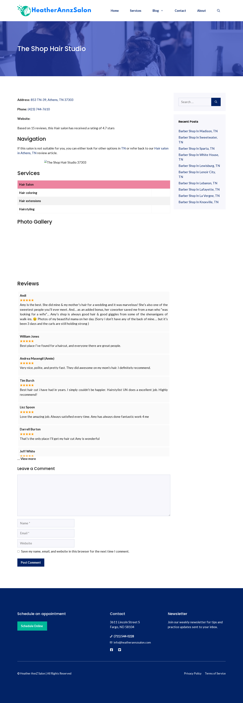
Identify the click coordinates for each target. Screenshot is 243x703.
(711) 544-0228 (124, 636)
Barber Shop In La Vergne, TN (199, 196)
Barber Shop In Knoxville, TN (199, 202)
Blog (156, 10)
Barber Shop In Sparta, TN (197, 148)
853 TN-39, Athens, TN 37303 (52, 100)
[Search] (216, 102)
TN (123, 148)
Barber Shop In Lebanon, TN (198, 183)
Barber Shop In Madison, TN (198, 131)
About (201, 10)
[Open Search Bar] (218, 10)
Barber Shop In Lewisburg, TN (199, 166)
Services (135, 10)
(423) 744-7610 (39, 109)
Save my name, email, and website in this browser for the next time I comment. (75, 551)
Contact (180, 10)
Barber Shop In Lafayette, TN (199, 189)
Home (115, 10)
